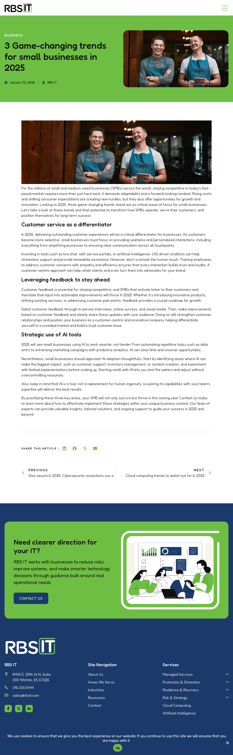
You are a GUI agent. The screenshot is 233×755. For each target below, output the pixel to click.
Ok (117, 748)
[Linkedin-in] (29, 708)
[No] (227, 742)
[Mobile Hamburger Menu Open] (225, 8)
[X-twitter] (18, 708)
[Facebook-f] (8, 708)
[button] (64, 448)
